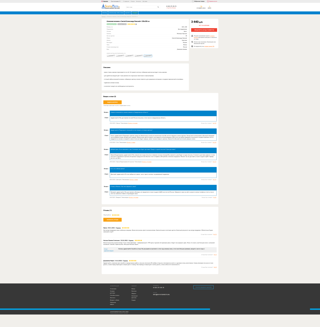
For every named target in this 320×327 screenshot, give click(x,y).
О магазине (126, 1)
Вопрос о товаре (131, 142)
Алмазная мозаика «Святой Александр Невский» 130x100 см (122, 16)
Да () (214, 123)
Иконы (133, 288)
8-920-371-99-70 (171, 6)
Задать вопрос (112, 102)
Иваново (105, 1)
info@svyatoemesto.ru (161, 294)
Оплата (133, 1)
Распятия (134, 291)
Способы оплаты (114, 295)
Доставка (145, 1)
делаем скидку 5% (209, 46)
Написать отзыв (112, 219)
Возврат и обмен (114, 300)
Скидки (134, 300)
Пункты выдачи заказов (204, 287)
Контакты (138, 1)
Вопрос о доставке (132, 123)
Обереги (134, 293)
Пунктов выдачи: (115, 1)
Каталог (104, 16)
